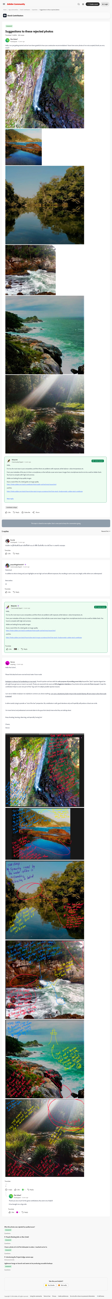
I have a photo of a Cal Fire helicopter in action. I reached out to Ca (25, 1247)
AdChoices (101, 1296)
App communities (13, 9)
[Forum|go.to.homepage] (16, 4)
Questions (35, 9)
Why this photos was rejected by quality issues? (19, 1227)
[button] (4, 5)
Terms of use (47, 1296)
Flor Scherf (14, 39)
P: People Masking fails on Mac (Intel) (16, 1237)
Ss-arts (12, 540)
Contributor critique (11, 507)
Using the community (36, 1296)
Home (5, 9)
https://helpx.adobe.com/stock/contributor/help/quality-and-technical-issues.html (31, 484)
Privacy (54, 1296)
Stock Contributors (25, 9)
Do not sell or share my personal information (82, 1296)
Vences (12, 662)
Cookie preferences (63, 1296)
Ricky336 (15, 460)
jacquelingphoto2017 (17, 564)
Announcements (9, 1260)
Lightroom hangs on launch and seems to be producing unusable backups (28, 1263)
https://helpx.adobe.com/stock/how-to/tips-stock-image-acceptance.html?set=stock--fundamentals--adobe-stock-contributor (45, 491)
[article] (56, 547)
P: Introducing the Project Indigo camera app (18, 1257)
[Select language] (83, 4)
